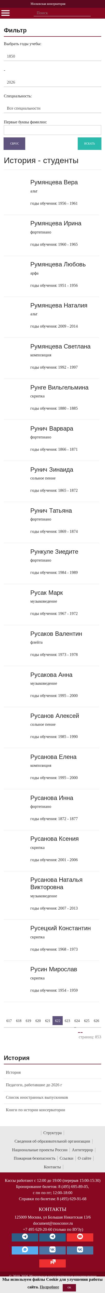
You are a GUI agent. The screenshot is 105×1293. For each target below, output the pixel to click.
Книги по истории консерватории (35, 1110)
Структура (52, 1133)
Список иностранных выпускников (37, 1097)
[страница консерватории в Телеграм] (25, 1237)
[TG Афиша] (52, 1237)
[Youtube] (80, 1237)
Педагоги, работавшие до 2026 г (34, 1085)
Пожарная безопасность (34, 1158)
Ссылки (66, 1158)
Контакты (52, 1167)
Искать (89, 143)
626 (96, 1020)
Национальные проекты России (40, 1150)
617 (9, 1020)
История (13, 1072)
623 (67, 1020)
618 (18, 1020)
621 (47, 1020)
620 (38, 1020)
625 (86, 1020)
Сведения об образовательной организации (52, 1141)
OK (69, 1287)
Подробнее (49, 1287)
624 (77, 1020)
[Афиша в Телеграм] (52, 1263)
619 (28, 1020)
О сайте (84, 1158)
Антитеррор (82, 1150)
